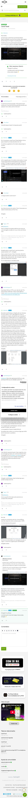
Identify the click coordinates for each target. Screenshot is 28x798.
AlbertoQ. (5, 33)
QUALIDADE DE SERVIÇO (21, 787)
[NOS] (4, 2)
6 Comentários (4, 768)
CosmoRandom (7, 556)
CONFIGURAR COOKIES (9, 787)
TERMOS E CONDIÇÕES (11, 789)
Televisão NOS (4, 735)
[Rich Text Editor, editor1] (14, 639)
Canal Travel (4, 733)
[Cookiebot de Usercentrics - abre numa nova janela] (20, 382)
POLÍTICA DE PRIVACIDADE (19, 785)
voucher (3, 766)
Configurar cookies (13, 414)
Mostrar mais (14, 723)
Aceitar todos (14, 410)
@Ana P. (19, 455)
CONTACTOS (8, 785)
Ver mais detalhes (19, 406)
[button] (1, 7)
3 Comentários (4, 772)
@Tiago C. (13, 455)
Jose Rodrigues (6, 101)
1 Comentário (4, 764)
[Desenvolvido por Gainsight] (14, 777)
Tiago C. (5, 223)
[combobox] (14, 10)
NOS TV (4, 19)
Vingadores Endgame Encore (7, 770)
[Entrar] (2, 10)
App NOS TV (4, 753)
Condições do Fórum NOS (8, 780)
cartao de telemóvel (5, 762)
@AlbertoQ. (5, 226)
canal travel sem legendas (7, 737)
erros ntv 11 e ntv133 (6, 746)
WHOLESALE (22, 789)
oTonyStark (5, 122)
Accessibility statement (20, 780)
